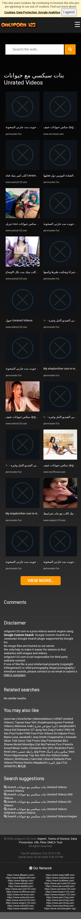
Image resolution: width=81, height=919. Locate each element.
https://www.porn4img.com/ (60, 905)
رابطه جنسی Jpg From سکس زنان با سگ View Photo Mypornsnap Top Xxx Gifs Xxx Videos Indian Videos (39, 755)
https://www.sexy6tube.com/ (60, 877)
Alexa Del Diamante (16, 730)
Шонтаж (9, 719)
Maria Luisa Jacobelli (17, 737)
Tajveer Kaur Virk (25, 722)
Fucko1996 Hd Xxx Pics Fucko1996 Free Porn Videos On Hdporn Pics (39, 731)
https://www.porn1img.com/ (60, 897)
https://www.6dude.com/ (20, 883)
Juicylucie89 (67, 726)
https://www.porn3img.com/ (60, 903)
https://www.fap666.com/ (20, 886)
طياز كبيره (55, 762)
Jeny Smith (39, 737)
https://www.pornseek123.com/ (60, 883)
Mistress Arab (24, 726)
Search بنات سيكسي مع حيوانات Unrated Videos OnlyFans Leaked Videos (35, 811)
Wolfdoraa (21, 759)
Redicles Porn (64, 748)
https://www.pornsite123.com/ (20, 889)
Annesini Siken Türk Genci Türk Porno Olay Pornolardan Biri (40, 739)
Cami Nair (36, 759)
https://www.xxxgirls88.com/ (60, 875)
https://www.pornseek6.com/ (60, 886)
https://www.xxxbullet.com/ (21, 897)
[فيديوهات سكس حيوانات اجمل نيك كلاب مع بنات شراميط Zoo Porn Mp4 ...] (60, 507)
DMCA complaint (14, 675)
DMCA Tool (55, 842)
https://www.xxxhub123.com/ (20, 900)
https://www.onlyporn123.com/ (60, 894)
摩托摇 (21, 766)
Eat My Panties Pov (48, 744)
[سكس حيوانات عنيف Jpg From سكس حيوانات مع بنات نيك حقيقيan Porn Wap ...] (23, 410)
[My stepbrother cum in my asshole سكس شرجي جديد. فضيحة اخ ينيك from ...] (23, 507)
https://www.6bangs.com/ (21, 880)
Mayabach (40, 762)
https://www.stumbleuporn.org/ (60, 908)
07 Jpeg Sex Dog (42, 730)
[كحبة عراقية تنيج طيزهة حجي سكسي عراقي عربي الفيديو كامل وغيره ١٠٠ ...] (23, 458)
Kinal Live (10, 751)
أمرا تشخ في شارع (46, 726)
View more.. (40, 580)
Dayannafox (56, 737)
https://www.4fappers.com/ (20, 875)
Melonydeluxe (43, 719)
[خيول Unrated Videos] (23, 314)
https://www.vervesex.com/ (21, 894)
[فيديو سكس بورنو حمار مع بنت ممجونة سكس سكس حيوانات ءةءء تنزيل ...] (23, 217)
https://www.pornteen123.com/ (60, 889)
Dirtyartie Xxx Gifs (41, 748)
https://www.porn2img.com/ (60, 900)
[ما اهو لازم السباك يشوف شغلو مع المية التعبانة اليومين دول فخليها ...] (60, 169)
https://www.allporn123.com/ (60, 891)
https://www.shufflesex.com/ (20, 891)
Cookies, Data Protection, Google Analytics (32, 12)
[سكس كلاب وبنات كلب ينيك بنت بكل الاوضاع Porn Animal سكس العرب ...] (23, 265)
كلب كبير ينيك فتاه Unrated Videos (26, 175)
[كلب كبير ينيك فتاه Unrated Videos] (23, 169)
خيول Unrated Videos (19, 320)
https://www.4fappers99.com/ (21, 877)
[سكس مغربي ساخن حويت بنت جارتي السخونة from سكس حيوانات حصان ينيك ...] (23, 121)
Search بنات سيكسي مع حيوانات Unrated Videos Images (42, 816)
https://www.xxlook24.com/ (20, 908)
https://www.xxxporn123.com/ (21, 903)
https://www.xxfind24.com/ (20, 905)
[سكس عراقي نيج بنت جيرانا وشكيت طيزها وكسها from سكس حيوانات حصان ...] (60, 265)
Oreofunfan (24, 719)
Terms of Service (59, 839)
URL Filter (40, 842)
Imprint (42, 839)
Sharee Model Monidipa (19, 744)
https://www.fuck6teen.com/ (60, 880)
